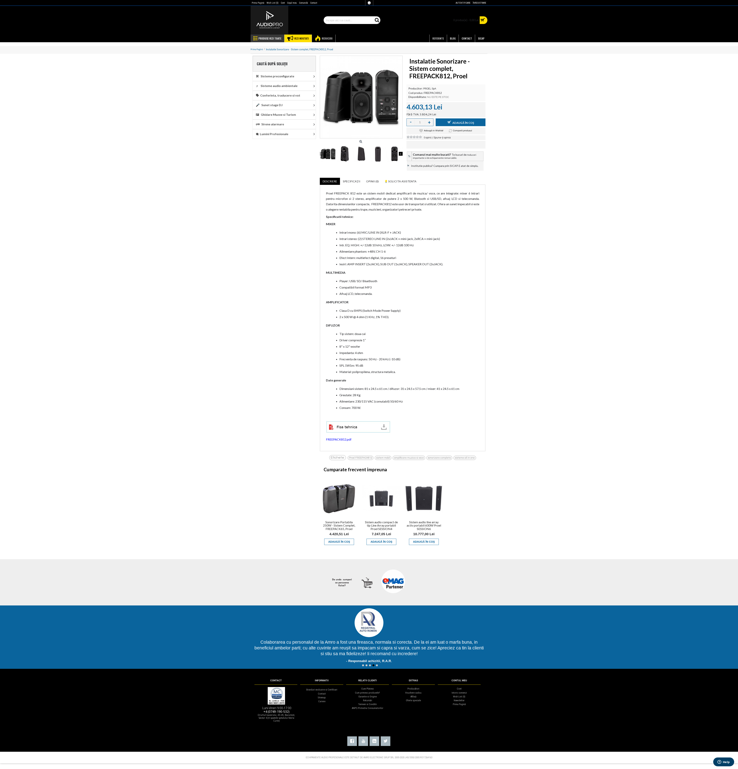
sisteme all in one (465, 457)
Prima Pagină (459, 704)
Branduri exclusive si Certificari (321, 689)
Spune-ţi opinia (442, 137)
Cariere (321, 701)
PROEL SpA (429, 88)
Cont (459, 688)
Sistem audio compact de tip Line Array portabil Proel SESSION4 (381, 525)
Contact (322, 693)
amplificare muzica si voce (409, 457)
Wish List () (459, 696)
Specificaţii (351, 181)
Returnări (367, 700)
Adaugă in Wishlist (433, 130)
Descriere (330, 181)
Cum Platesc (367, 688)
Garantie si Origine (367, 696)
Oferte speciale (413, 700)
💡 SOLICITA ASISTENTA (400, 181)
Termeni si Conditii (367, 704)
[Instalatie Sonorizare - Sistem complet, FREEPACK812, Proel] (361, 97)
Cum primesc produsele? (367, 692)
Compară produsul (462, 130)
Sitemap (322, 697)
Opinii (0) (372, 181)
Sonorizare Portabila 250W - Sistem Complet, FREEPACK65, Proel (339, 525)
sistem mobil (383, 457)
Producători (413, 688)
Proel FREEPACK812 (360, 457)
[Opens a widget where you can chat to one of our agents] (723, 762)
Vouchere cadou (413, 692)
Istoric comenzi (459, 692)
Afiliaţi (413, 696)
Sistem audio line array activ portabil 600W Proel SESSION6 (424, 525)
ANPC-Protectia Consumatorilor (367, 708)
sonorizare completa (439, 457)
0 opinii (427, 137)
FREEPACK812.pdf (339, 439)
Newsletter (459, 700)
